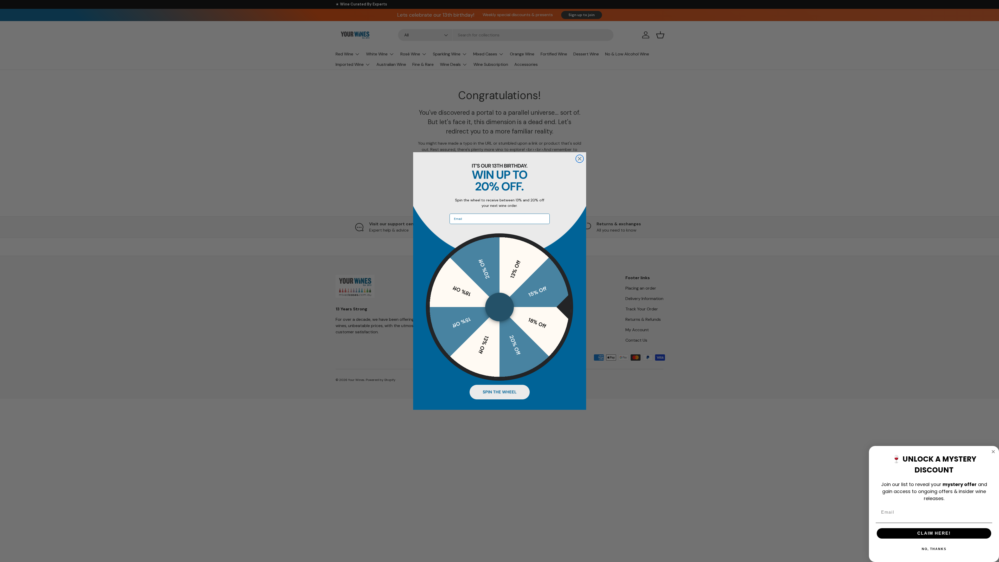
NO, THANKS (934, 549)
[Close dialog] (580, 159)
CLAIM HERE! (934, 533)
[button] (500, 392)
